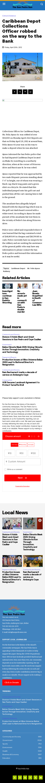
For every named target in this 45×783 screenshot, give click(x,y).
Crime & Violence (9, 16)
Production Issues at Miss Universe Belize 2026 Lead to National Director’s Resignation (22, 362)
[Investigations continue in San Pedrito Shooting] (7, 286)
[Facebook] (14, 91)
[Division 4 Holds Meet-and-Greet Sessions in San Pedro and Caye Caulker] (12, 523)
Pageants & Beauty (9, 357)
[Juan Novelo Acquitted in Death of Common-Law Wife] (37, 286)
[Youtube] (41, 777)
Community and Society (11, 334)
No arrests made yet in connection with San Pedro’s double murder (22, 301)
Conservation (7, 380)
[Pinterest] (25, 91)
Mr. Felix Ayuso (33, 268)
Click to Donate (12, 682)
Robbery (6, 271)
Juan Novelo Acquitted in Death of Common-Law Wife (37, 298)
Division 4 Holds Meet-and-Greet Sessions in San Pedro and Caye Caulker (10, 540)
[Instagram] (20, 777)
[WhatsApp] (30, 91)
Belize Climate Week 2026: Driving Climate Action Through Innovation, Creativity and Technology (22, 349)
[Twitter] (20, 91)
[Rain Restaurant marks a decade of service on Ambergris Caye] (33, 561)
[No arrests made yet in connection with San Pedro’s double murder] (22, 286)
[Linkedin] (25, 777)
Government (7, 345)
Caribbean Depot (18, 268)
